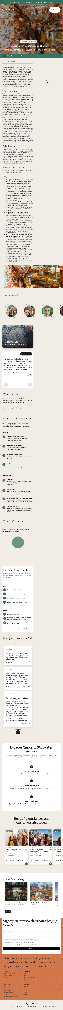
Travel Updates (7, 990)
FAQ (5, 988)
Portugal (30, 41)
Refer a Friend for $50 (9, 973)
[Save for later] (25, 831)
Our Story (26, 973)
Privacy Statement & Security (17, 1006)
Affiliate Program (8, 975)
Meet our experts (26, 354)
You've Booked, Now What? (10, 996)
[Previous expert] (6, 385)
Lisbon (35, 41)
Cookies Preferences (33, 1009)
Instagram (26, 990)
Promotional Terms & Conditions (48, 1006)
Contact (6, 994)
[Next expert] (30, 385)
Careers (26, 979)
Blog (5, 986)
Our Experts (27, 975)
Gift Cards (6, 977)
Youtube (26, 994)
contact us (25, 629)
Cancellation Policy (32, 1006)
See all (8, 911)
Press (25, 981)
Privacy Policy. (32, 942)
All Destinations (23, 41)
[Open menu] (57, 9)
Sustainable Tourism (29, 977)
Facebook (26, 986)
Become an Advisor (8, 992)
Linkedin (26, 992)
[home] (9, 11)
